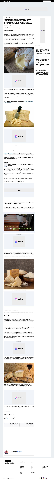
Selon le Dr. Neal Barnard (8, 153)
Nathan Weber (7, 25)
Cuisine (29, 1)
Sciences (7, 17)
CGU (42, 468)
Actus (12, 17)
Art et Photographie (22, 462)
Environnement (22, 467)
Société (32, 467)
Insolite (24, 1)
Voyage (32, 471)
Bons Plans (21, 465)
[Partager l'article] (5, 28)
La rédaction (43, 465)
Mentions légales (44, 467)
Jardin (21, 473)
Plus (35, 1)
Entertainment (15, 1)
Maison (32, 1)
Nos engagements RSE (45, 466)
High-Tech (21, 471)
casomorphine (18, 180)
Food (10, 17)
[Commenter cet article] (7, 28)
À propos (43, 462)
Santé (32, 465)
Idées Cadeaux (33, 472)
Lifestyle (20, 1)
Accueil (4, 17)
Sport (31, 468)
